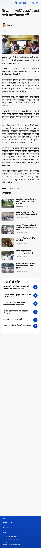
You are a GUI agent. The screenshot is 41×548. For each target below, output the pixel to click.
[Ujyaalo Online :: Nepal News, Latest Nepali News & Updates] (20, 3)
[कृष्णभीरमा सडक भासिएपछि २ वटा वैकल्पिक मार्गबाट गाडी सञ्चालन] (7, 203)
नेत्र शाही (9, 25)
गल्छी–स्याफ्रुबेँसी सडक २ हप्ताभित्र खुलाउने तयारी (24, 252)
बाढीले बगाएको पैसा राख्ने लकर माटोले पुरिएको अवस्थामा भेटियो (26, 214)
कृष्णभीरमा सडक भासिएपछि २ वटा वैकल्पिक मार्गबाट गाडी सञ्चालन (26, 202)
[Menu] (4, 3)
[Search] (33, 3)
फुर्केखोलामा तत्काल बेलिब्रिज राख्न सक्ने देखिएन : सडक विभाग (25, 266)
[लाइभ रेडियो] (37, 3)
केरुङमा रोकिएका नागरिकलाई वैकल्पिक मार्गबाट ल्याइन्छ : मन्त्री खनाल (27, 227)
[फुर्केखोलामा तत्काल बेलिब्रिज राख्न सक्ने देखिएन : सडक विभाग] (7, 268)
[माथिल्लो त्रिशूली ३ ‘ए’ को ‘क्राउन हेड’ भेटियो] (7, 242)
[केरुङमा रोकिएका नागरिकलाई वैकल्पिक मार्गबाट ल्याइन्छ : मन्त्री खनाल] (7, 229)
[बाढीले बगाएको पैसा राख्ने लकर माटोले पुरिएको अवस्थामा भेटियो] (7, 216)
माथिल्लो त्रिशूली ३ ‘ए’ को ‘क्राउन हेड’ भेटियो (27, 239)
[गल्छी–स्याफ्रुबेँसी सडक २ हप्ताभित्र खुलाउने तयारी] (7, 255)
